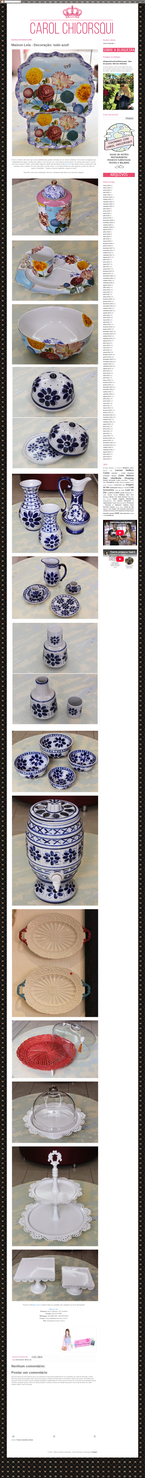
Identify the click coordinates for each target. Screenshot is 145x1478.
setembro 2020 (107, 204)
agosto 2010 (107, 452)
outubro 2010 (107, 447)
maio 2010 (106, 459)
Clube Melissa (126, 475)
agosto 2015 (107, 313)
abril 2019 (106, 215)
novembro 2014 (108, 334)
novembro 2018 (108, 222)
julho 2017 (106, 259)
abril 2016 (106, 294)
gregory (112, 513)
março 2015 (106, 324)
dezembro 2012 (108, 387)
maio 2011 (106, 431)
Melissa (122, 495)
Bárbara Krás (107, 470)
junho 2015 (106, 317)
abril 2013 (106, 378)
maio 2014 (106, 348)
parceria (126, 513)
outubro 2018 (107, 225)
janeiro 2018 (107, 246)
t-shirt (104, 515)
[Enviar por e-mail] (33, 1357)
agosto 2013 (107, 368)
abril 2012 (106, 405)
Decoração (112, 480)
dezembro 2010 (108, 443)
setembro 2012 (107, 394)
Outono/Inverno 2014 (109, 501)
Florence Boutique (125, 482)
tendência (110, 515)
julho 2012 (106, 399)
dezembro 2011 (108, 415)
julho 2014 (106, 343)
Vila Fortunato (121, 509)
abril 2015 (106, 322)
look (117, 513)
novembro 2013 (108, 361)
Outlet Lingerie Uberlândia (123, 499)
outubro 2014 (107, 336)
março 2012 (106, 408)
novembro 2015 (108, 306)
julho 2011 (106, 426)
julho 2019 (106, 209)
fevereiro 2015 (107, 327)
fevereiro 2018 (107, 243)
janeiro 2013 (107, 385)
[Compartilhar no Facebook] (39, 1357)
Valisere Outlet (107, 509)
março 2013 (106, 380)
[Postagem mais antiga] (94, 1436)
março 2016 (106, 297)
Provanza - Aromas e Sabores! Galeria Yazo (118, 504)
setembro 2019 (107, 206)
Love (116, 492)
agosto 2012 (107, 396)
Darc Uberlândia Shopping (118, 478)
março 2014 (106, 352)
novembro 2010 (108, 445)
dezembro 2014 (108, 331)
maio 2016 (106, 292)
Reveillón (106, 507)
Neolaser (124, 497)
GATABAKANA (118, 485)
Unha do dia (129, 507)
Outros (119, 501)
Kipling (119, 487)
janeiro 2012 (107, 412)
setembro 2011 (107, 422)
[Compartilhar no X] (37, 1357)
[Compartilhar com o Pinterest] (41, 1357)
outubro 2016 (107, 280)
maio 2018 (106, 236)
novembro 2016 (108, 278)
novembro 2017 (108, 250)
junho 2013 (106, 373)
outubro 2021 (107, 199)
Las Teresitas (125, 487)
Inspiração (113, 487)
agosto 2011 (107, 424)
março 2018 (106, 241)
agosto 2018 (107, 229)
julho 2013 (106, 371)
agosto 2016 (107, 285)
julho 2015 (106, 315)
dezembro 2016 (108, 276)
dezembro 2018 (108, 220)
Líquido (122, 493)
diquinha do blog (124, 511)
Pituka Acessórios (121, 503)
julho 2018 (106, 232)
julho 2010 (106, 454)
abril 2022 (106, 192)
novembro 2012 (108, 389)
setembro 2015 (107, 310)
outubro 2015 (107, 308)
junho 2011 (106, 429)
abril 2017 (106, 266)
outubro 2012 (107, 392)
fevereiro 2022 (107, 197)
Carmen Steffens (124, 470)
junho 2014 (106, 345)
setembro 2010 (107, 450)
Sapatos (112, 507)
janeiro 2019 (107, 218)
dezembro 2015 (108, 304)
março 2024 (106, 185)
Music (112, 497)
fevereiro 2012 (107, 410)
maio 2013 (106, 375)
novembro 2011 (108, 417)
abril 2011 (106, 433)
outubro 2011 (107, 419)
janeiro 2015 (107, 329)
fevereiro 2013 (107, 382)
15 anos (105, 468)
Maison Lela (28, 1359)
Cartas (106, 473)
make (121, 513)
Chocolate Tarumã (109, 476)
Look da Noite (119, 490)
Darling (105, 480)
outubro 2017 (107, 253)
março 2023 (106, 188)
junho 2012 (106, 401)
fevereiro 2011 (107, 438)
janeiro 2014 (107, 357)
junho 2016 (106, 290)
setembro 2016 (107, 283)
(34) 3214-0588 (57, 1313)
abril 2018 (106, 239)
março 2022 (106, 195)
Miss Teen (130, 495)
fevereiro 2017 (107, 271)
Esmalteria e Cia (112, 482)
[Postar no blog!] (35, 1357)
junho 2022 (106, 190)
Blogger (94, 1452)
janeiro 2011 (107, 440)
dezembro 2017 (108, 248)
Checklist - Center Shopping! (123, 473)
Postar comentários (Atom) (25, 1440)
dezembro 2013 (108, 359)
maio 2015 (106, 320)
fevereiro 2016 (107, 299)
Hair (124, 485)
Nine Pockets (107, 499)
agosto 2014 (107, 341)
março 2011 (106, 436)
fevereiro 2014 (107, 354)
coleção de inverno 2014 (110, 511)
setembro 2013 (107, 366)
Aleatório (126, 468)
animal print (130, 509)
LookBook (110, 493)
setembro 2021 (107, 202)
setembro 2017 (107, 255)
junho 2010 (106, 456)
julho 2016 (106, 287)
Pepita (114, 503)
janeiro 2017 (107, 273)
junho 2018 (106, 234)
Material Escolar (113, 495)
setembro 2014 (107, 338)
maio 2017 (106, 264)
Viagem (114, 509)
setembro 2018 (107, 227)
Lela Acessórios (19, 1359)
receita (132, 513)
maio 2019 (106, 213)
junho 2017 (106, 262)
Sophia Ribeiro (119, 507)
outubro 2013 (107, 364)
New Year (131, 497)
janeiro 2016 (107, 301)
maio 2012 (106, 403)
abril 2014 (106, 350)
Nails (115, 497)
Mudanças (106, 497)
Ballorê (132, 468)
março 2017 (106, 269)
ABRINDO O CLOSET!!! (115, 468)
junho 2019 (106, 211)
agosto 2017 (107, 257)
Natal (119, 497)
